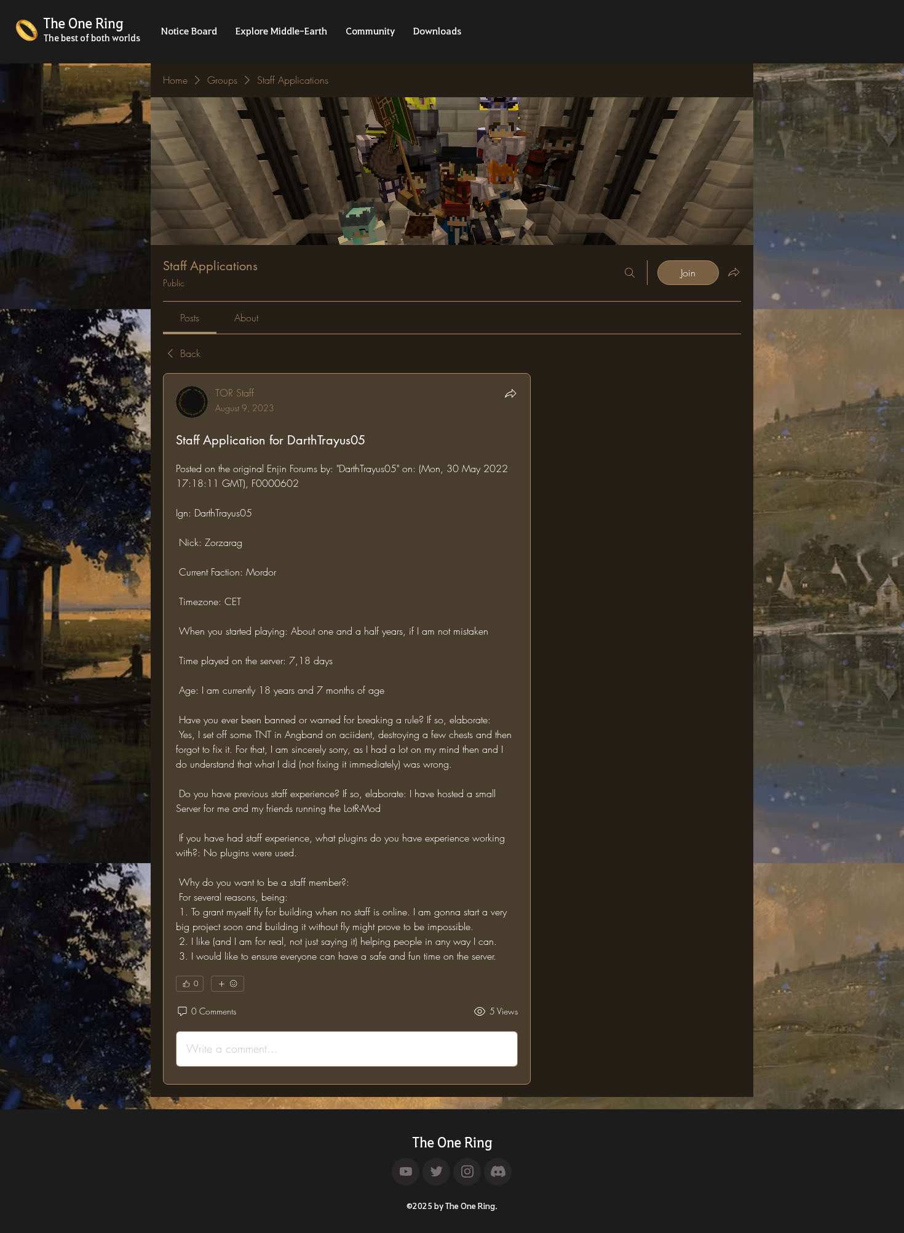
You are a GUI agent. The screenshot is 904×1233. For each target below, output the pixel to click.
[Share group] (733, 272)
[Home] (405, 1172)
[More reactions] (227, 984)
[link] (189, 317)
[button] (189, 34)
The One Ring (452, 1142)
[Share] (510, 393)
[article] (347, 729)
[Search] (629, 272)
